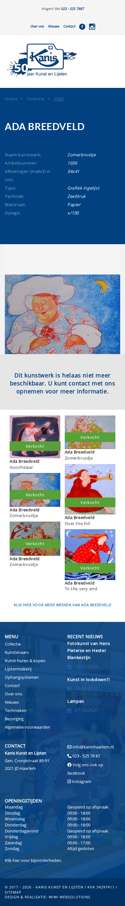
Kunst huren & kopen (25, 660)
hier (16, 860)
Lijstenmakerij (18, 669)
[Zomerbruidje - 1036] (62, 314)
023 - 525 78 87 (86, 756)
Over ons (37, 26)
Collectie (13, 644)
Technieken (16, 710)
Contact (69, 26)
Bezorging (14, 719)
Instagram (81, 781)
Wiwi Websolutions (69, 896)
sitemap (13, 892)
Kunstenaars (17, 652)
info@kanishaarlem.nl (93, 747)
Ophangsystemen (22, 677)
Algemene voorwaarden (27, 727)
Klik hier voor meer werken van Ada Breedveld (62, 604)
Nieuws (53, 26)
